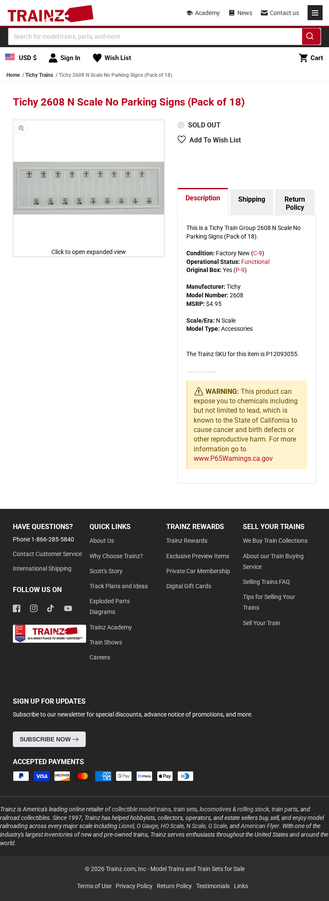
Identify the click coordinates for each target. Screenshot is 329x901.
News (244, 12)
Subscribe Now (46, 739)
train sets (185, 809)
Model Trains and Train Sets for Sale (197, 868)
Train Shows (106, 642)
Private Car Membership (198, 571)
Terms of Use (94, 886)
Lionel (126, 825)
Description (202, 198)
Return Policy (294, 203)
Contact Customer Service (47, 553)
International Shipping (42, 568)
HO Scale (172, 825)
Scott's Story (106, 571)
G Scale (217, 825)
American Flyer (260, 825)
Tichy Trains (39, 75)
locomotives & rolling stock (234, 809)
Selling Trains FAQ (266, 581)
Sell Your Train (261, 623)
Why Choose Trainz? (116, 556)
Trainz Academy (111, 627)
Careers (100, 657)
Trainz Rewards (186, 540)
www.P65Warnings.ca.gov (233, 458)
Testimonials (213, 886)
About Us (102, 540)
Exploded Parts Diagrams (110, 606)
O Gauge (147, 825)
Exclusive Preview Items (197, 556)
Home (13, 75)
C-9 (257, 253)
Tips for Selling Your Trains (269, 602)
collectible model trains (141, 809)
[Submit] (311, 37)
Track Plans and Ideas (119, 586)
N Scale (196, 825)
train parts (285, 809)
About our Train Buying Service (273, 561)
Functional (255, 261)
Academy (207, 12)
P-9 (240, 269)
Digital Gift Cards (188, 586)
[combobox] (164, 36)
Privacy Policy (134, 886)
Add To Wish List (215, 140)
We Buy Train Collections (275, 540)
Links (241, 886)
